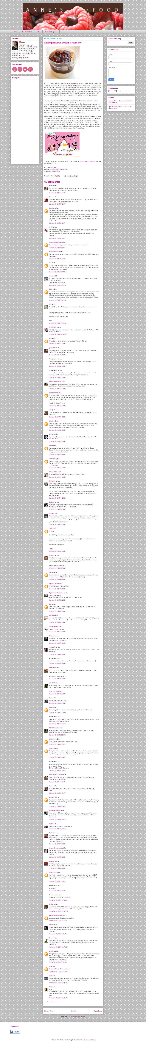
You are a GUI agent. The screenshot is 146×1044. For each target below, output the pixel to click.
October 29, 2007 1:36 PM (57, 355)
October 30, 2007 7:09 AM (57, 782)
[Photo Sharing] (62, 79)
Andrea (51, 833)
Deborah (52, 636)
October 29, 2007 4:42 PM (57, 498)
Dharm (51, 904)
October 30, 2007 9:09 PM (57, 868)
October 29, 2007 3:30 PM (57, 417)
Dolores (51, 797)
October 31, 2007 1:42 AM (57, 881)
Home (15, 32)
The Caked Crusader (56, 774)
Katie (50, 185)
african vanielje (54, 728)
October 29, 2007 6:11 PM (57, 589)
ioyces (51, 276)
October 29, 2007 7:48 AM (57, 193)
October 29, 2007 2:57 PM (57, 388)
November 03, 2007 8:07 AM (58, 962)
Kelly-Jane (52, 668)
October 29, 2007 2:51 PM (57, 377)
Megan (51, 572)
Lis (50, 304)
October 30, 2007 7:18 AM (57, 793)
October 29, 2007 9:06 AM (57, 247)
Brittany (51, 513)
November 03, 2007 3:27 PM (58, 971)
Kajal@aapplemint (55, 381)
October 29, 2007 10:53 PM (57, 712)
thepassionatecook (55, 848)
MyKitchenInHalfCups (56, 593)
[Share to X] (72, 176)
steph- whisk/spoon (55, 915)
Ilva (50, 263)
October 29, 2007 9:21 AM (57, 259)
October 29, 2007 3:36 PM (57, 441)
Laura (51, 445)
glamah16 (52, 348)
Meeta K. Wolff (54, 583)
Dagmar (51, 861)
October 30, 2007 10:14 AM (57, 829)
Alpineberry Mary (54, 810)
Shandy (51, 555)
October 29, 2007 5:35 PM (57, 524)
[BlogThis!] (70, 176)
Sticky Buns (56, 171)
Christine (52, 481)
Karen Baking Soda (55, 242)
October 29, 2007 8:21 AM (57, 223)
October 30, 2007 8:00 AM (57, 806)
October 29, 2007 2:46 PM (57, 366)
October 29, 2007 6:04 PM (57, 579)
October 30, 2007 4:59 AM (57, 757)
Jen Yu (51, 683)
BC (50, 604)
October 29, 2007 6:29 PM (57, 611)
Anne (51, 197)
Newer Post (48, 1011)
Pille (50, 227)
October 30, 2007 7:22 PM (57, 844)
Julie (50, 289)
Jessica (51, 208)
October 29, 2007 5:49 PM (57, 551)
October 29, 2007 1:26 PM (57, 344)
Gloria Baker (53, 472)
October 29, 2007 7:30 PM (57, 643)
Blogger (93, 1040)
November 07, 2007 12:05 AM (58, 983)
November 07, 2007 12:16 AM (58, 998)
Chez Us (52, 748)
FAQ (38, 32)
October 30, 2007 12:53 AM (57, 735)
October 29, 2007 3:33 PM (57, 430)
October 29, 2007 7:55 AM (57, 204)
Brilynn (51, 434)
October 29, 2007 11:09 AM (57, 285)
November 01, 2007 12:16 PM (58, 911)
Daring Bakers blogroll (86, 161)
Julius (51, 528)
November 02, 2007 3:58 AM (58, 920)
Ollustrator (79, 1040)
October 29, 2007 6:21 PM (57, 600)
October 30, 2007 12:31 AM (57, 724)
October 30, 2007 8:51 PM (57, 857)
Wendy (51, 951)
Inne (50, 966)
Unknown (52, 458)
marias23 (52, 647)
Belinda (51, 502)
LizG (50, 975)
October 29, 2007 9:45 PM (57, 703)
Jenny (51, 410)
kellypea (52, 615)
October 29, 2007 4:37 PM (57, 477)
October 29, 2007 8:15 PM (57, 663)
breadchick (52, 872)
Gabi (50, 987)
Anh (50, 338)
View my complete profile (20, 58)
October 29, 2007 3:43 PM (57, 454)
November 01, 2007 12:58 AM (58, 900)
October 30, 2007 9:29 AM (57, 819)
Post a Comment (52, 1002)
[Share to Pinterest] (76, 176)
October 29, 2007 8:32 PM (57, 694)
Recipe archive (27, 32)
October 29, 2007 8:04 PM (57, 654)
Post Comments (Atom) (77, 1017)
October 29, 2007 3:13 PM (57, 406)
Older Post (98, 1011)
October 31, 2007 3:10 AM (57, 891)
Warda (51, 421)
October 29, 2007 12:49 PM (57, 334)
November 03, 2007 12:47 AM (58, 947)
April (50, 698)
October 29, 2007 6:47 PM (57, 622)
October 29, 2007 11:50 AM (57, 323)
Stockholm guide (51, 32)
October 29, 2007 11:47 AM (57, 300)
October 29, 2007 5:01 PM (57, 509)
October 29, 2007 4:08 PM (57, 468)
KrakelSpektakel (54, 251)
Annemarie (52, 327)
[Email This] (68, 176)
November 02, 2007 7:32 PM (58, 934)
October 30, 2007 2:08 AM (57, 744)
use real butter (57, 691)
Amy (50, 938)
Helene (51, 925)
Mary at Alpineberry (75, 85)
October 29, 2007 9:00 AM (57, 238)
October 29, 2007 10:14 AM (57, 272)
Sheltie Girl (53, 393)
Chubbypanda (53, 626)
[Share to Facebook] (74, 176)
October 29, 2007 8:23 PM (57, 679)
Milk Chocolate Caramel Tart (59, 169)
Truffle (51, 823)
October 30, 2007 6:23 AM (57, 770)
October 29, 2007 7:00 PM (57, 632)
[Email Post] (64, 176)
